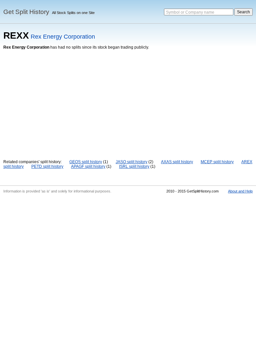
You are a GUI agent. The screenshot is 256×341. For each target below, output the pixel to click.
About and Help (240, 191)
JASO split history (131, 162)
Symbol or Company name (190, 12)
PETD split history (47, 166)
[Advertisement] (128, 99)
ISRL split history (134, 166)
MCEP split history (217, 162)
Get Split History (26, 11)
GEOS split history (85, 162)
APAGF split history (88, 166)
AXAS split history (177, 162)
